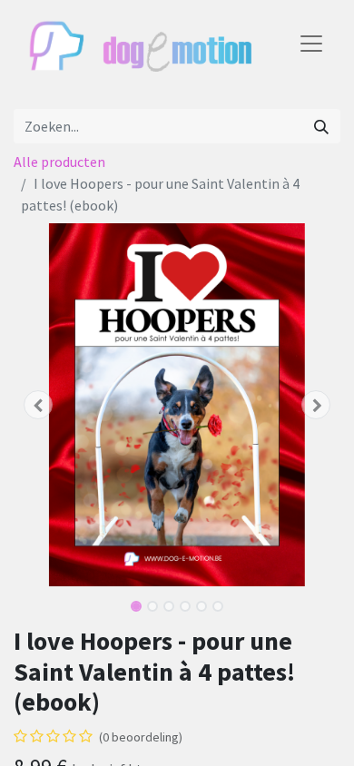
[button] (38, 405)
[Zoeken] (321, 126)
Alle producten (59, 161)
